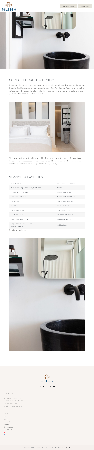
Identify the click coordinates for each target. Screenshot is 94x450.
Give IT (68, 447)
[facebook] (43, 386)
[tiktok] (50, 386)
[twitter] (47, 386)
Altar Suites (38, 447)
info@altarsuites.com (16, 406)
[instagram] (40, 386)
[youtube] (54, 386)
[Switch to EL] (47, 435)
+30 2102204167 (12, 404)
